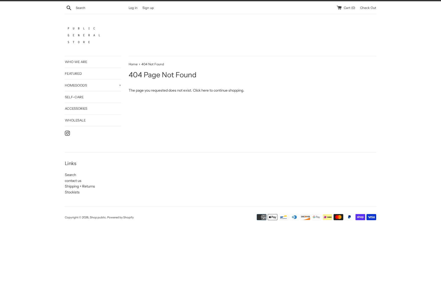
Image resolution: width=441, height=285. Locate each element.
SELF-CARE (74, 97)
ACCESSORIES (76, 108)
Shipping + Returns (80, 186)
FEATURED (73, 73)
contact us (73, 180)
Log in (133, 8)
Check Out (368, 8)
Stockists (72, 192)
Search (70, 174)
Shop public (98, 217)
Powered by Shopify (120, 217)
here (205, 90)
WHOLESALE (75, 120)
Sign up (148, 8)
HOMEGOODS (93, 85)
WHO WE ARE (76, 62)
